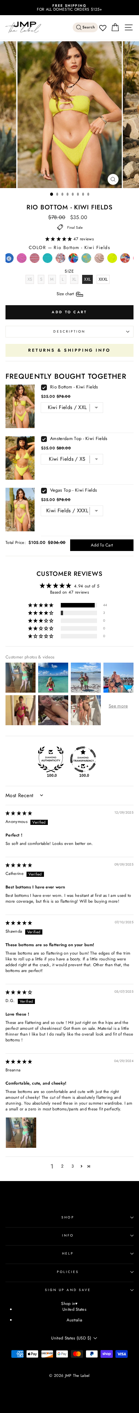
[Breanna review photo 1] (21, 1132)
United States (74, 1309)
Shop (67, 1217)
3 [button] (72, 1166)
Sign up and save (68, 1290)
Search (88, 27)
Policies (68, 1271)
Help (68, 1253)
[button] (59, 239)
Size (66, 294)
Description (69, 331)
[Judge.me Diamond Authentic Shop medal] (51, 759)
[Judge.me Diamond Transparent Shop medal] (83, 759)
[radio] (21, 259)
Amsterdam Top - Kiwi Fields (79, 438)
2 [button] (62, 1166)
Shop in (69, 1303)
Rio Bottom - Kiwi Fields (74, 387)
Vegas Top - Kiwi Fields (73, 490)
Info (68, 1235)
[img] (18, 813)
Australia (74, 1320)
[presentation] (8, 258)
